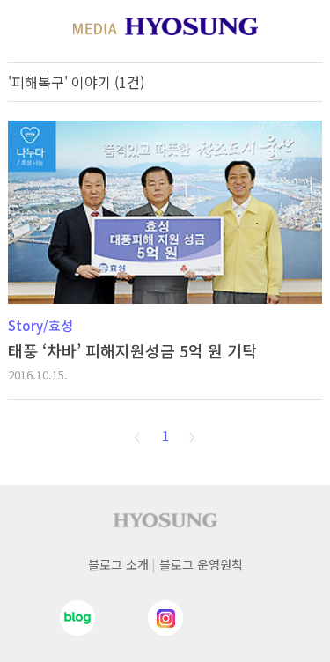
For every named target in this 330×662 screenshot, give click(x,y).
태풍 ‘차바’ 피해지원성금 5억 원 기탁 (132, 350)
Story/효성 (40, 325)
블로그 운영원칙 (201, 564)
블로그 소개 (118, 564)
